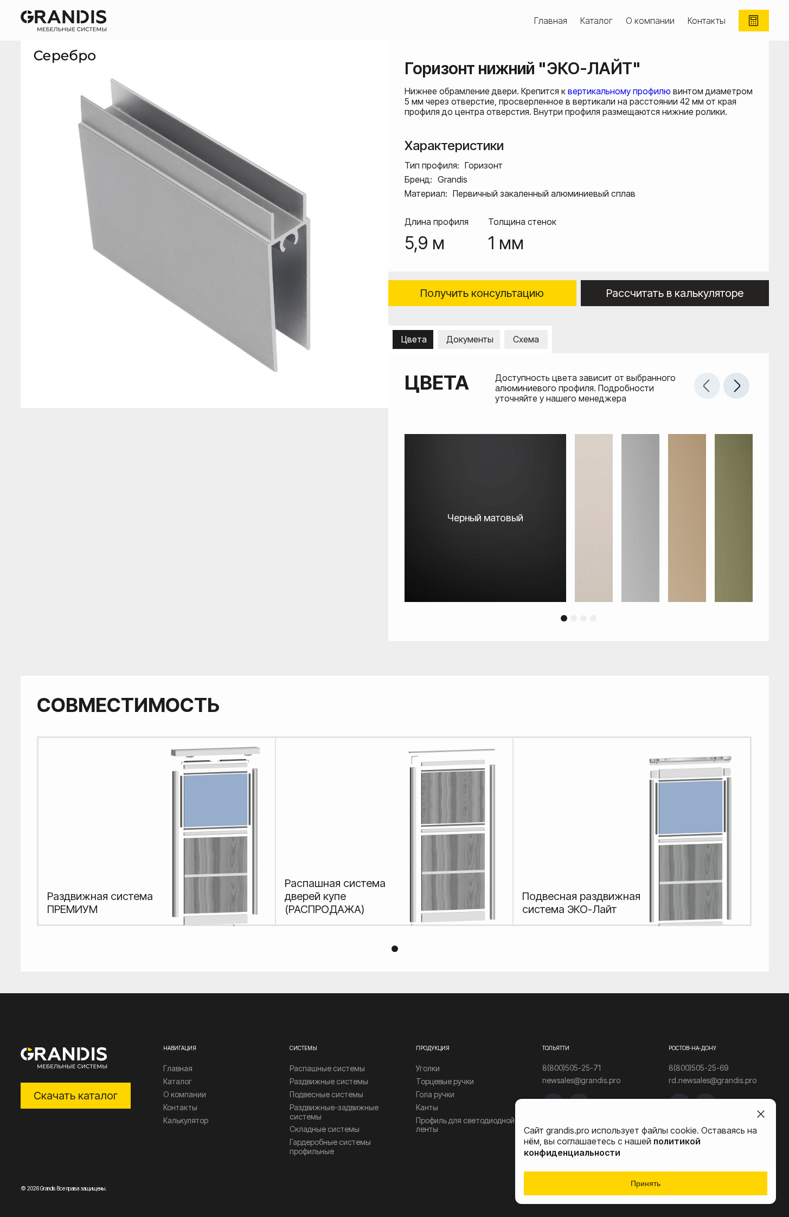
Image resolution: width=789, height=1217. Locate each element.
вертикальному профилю (619, 91)
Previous (707, 386)
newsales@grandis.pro (581, 1080)
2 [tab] (573, 618)
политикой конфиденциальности (612, 1147)
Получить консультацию (482, 293)
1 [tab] (564, 618)
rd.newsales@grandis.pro (712, 1080)
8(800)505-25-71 (571, 1068)
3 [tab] (583, 618)
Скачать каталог (76, 1095)
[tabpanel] (579, 518)
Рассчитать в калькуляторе (674, 293)
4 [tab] (593, 618)
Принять (645, 1183)
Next (736, 386)
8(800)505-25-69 (698, 1068)
